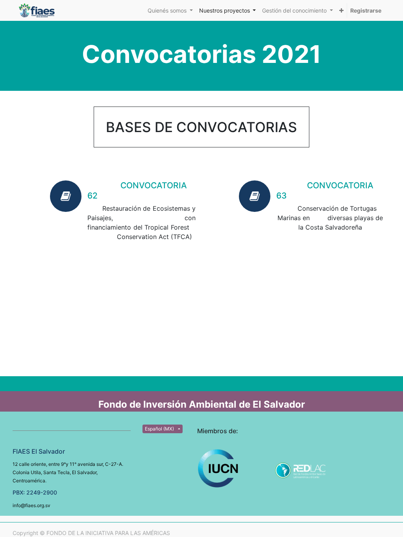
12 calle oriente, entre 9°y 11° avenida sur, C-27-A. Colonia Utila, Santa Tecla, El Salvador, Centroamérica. (68, 472)
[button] (341, 10)
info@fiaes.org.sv (31, 505)
